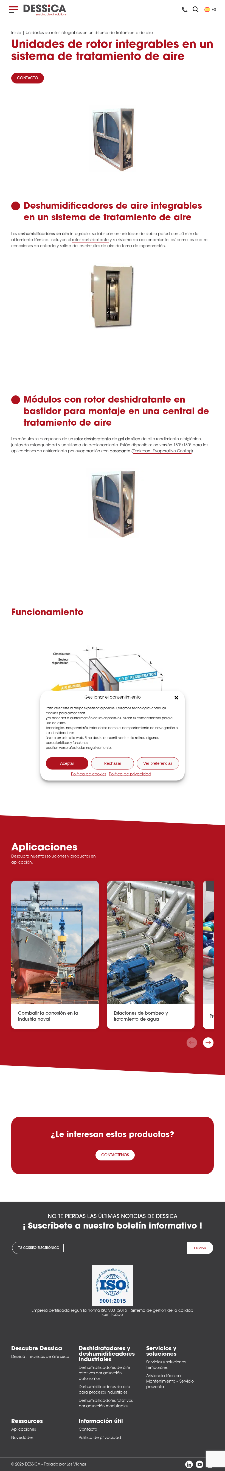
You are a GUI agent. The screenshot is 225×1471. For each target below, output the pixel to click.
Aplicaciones (23, 1430)
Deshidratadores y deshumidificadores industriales (107, 1354)
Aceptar (67, 763)
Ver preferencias (158, 763)
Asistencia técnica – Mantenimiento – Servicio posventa (170, 1381)
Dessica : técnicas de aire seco (40, 1357)
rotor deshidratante (90, 240)
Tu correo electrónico (38, 1247)
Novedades (22, 1438)
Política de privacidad (130, 774)
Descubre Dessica (36, 1349)
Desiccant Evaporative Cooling (162, 451)
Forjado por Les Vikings (65, 1464)
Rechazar (112, 763)
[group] (55, 955)
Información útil (101, 1421)
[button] (176, 697)
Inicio (16, 33)
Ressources (27, 1421)
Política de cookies (88, 774)
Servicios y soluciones (161, 1351)
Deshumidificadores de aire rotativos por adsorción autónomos (104, 1373)
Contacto (88, 1430)
